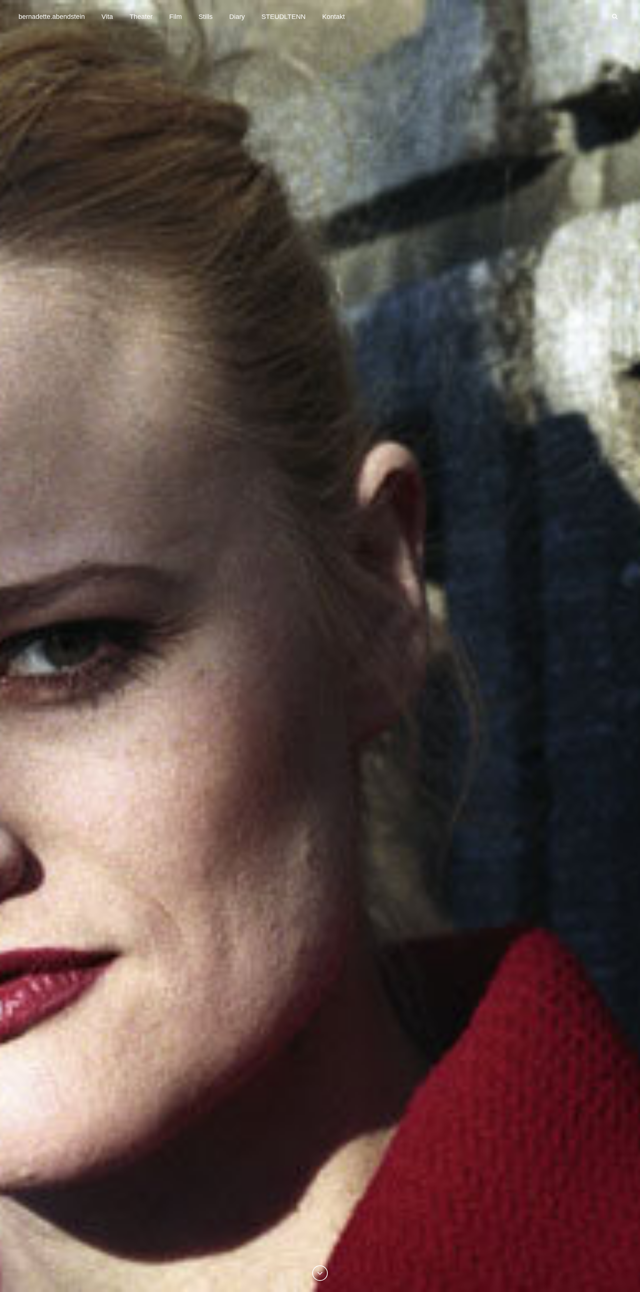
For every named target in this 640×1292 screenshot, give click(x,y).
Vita (107, 16)
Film (175, 16)
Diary (237, 16)
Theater (141, 16)
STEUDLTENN (283, 16)
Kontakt (333, 16)
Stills (206, 16)
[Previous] (320, 1273)
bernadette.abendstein (52, 16)
